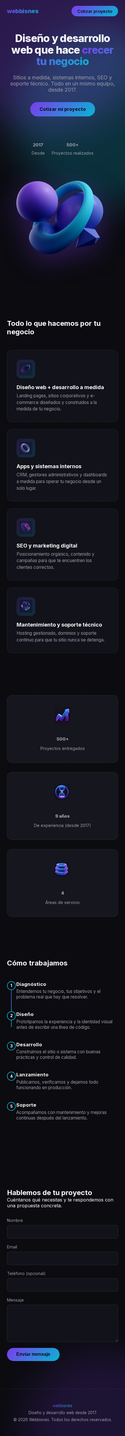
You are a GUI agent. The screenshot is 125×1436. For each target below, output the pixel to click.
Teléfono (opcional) (26, 1273)
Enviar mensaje (33, 1354)
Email (12, 1246)
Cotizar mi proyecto (63, 109)
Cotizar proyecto (94, 11)
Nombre (15, 1220)
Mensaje (15, 1299)
